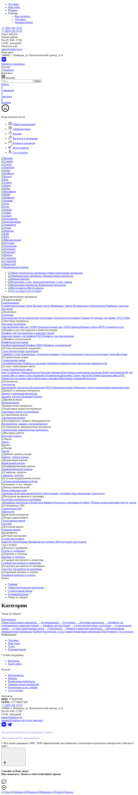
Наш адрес (14, 7)
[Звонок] (67, 792)
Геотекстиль (36, 502)
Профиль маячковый (13, 345)
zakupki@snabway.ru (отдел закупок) (22, 720)
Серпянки (7, 354)
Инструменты (20, 147)
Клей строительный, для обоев (53, 493)
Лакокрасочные (21, 129)
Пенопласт (80, 387)
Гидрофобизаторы (12, 363)
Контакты (13, 660)
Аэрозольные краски (13, 417)
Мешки (48, 502)
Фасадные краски (11, 435)
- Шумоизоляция (113, 628)
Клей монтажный (24, 493)
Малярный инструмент (42, 541)
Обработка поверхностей (61, 363)
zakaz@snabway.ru (11, 49)
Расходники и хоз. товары (58, 631)
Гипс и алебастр (10, 372)
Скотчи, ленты (128, 502)
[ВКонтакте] (3, 60)
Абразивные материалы (15, 502)
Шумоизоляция (10, 402)
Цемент (38, 396)
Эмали (5, 442)
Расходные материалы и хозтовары (21, 499)
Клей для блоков (112, 372)
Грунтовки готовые (79, 317)
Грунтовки (7, 314)
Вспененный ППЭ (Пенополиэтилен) (52, 387)
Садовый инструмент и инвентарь (21, 563)
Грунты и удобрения (13, 550)
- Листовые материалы (90, 622)
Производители (24, 22)
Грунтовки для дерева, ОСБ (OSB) (110, 317)
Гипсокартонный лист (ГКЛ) (55, 327)
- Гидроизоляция (48, 622)
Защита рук (7, 511)
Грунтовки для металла (53, 317)
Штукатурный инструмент (71, 541)
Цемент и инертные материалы (19, 393)
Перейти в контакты (13, 64)
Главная (13, 584)
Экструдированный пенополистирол (108, 387)
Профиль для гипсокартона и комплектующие (28, 333)
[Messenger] (45, 792)
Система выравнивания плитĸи (19, 481)
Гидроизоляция (10, 302)
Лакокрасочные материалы (16, 631)
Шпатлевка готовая (70, 378)
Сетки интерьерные (71, 354)
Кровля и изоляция (23, 143)
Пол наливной (36, 375)
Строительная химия (13, 360)
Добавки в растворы (35, 363)
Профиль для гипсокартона (58, 336)
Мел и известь (18, 375)
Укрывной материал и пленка (18, 575)
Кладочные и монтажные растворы (81, 372)
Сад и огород (20, 152)
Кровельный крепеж (13, 463)
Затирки (56, 372)
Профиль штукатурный (14, 342)
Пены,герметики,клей (14, 490)
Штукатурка (89, 378)
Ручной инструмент (12, 538)
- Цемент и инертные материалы (82, 628)
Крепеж (17, 133)
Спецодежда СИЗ (11, 508)
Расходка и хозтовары (25, 138)
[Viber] (6, 792)
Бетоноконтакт (10, 317)
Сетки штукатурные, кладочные (19, 351)
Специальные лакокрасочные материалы (24, 429)
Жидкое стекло (42, 305)
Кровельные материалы (87, 631)
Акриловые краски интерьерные (20, 411)
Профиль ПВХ (34, 345)
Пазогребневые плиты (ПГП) (89, 327)
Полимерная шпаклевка (59, 375)
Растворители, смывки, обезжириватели (24, 423)
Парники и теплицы (13, 556)
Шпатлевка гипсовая (46, 378)
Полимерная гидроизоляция (89, 305)
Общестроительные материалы (26, 587)
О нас (11, 646)
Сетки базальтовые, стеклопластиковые (36, 354)
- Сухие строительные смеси (26, 628)
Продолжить (8, 619)
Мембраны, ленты (62, 305)
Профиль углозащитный (57, 345)
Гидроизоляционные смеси (17, 305)
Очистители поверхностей (91, 363)
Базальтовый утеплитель (15, 387)
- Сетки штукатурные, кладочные (91, 625)
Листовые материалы (13, 324)
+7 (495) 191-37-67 (11, 31)
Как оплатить (22, 16)
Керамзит (28, 396)
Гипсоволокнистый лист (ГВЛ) (19, 327)
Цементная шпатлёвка (106, 375)
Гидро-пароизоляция (13, 520)
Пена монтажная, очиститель (88, 493)
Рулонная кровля (11, 529)
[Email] (57, 792)
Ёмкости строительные (14, 541)
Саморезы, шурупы (12, 475)
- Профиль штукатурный (55, 625)
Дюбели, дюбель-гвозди (15, 457)
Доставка (13, 4)
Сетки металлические (96, 354)
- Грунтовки (67, 622)
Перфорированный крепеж (16, 469)
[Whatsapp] (31, 792)
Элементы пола (115, 327)
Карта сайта (15, 663)
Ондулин (6, 523)
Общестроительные (23, 124)
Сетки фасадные (118, 354)
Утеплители (8, 384)
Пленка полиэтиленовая (105, 502)
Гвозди (5, 451)
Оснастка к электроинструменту (72, 502)
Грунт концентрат (29, 317)
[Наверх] (13, 757)
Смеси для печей (83, 375)
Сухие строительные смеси (17, 369)
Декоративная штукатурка (35, 372)
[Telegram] (9, 726)
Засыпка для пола (11, 396)
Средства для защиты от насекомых (21, 569)
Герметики (7, 493)
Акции (14, 10)
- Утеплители (53, 628)
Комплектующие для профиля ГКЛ (21, 336)
